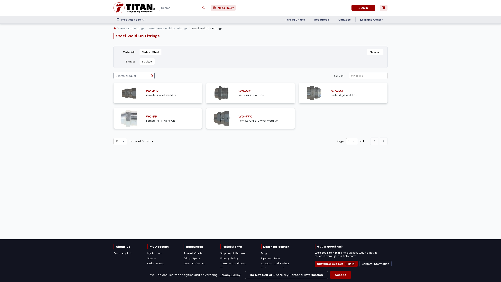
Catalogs (344, 19)
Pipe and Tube (270, 258)
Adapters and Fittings (275, 263)
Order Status (155, 263)
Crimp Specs (192, 258)
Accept (340, 275)
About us (123, 247)
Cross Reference (194, 263)
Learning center (276, 247)
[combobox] (182, 8)
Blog (264, 253)
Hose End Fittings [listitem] (132, 28)
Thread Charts (295, 19)
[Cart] (383, 8)
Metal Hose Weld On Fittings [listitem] (168, 28)
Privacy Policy (230, 275)
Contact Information (375, 263)
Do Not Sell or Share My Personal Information (286, 275)
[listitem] (115, 28)
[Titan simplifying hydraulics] (134, 7)
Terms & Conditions (233, 263)
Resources (321, 19)
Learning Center (371, 19)
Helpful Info (232, 247)
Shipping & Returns (232, 253)
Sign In (363, 7)
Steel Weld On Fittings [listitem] (207, 28)
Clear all (374, 52)
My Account (159, 247)
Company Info (123, 253)
